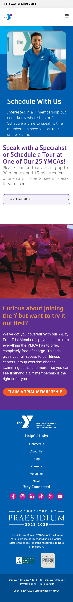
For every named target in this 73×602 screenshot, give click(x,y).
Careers (36, 466)
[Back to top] (10, 585)
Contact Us (36, 444)
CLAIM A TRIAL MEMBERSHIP (34, 392)
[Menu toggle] (67, 15)
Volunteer (36, 473)
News (36, 481)
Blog (37, 458)
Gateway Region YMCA (20, 4)
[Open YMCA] (25, 17)
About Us (36, 451)
